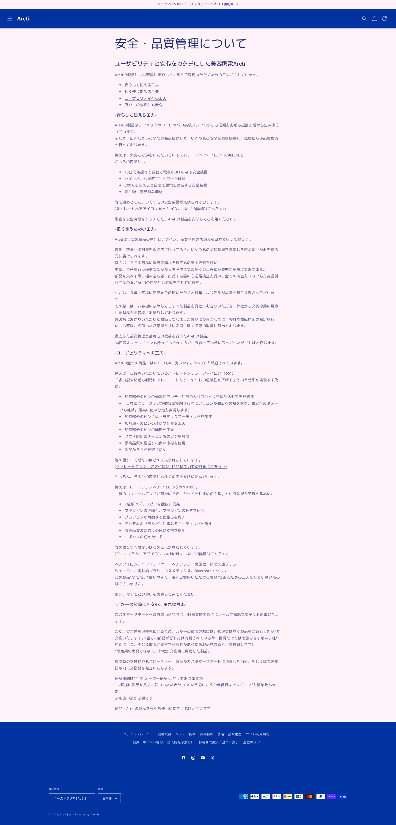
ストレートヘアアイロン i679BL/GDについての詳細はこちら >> (170, 208)
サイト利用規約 (257, 734)
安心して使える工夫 (142, 84)
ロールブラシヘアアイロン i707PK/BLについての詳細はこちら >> (172, 553)
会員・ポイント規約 (148, 742)
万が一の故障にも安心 (144, 104)
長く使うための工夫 (142, 91)
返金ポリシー (253, 742)
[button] (10, 19)
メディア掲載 (186, 734)
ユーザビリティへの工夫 (146, 98)
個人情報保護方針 (180, 742)
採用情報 (207, 734)
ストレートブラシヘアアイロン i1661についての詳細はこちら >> (171, 466)
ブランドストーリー (138, 734)
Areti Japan (67, 814)
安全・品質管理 (230, 734)
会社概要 (164, 734)
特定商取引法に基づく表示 (219, 742)
